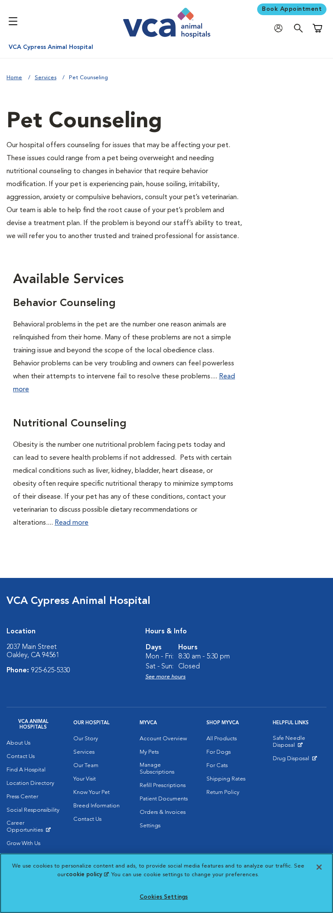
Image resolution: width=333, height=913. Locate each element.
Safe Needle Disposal (299, 744)
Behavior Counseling (64, 303)
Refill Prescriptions (163, 785)
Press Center (22, 797)
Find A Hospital (26, 770)
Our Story (85, 739)
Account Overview (163, 739)
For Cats (217, 765)
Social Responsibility (33, 810)
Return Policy (222, 792)
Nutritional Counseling (70, 424)
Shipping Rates (225, 779)
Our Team (85, 765)
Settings (150, 826)
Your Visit (84, 779)
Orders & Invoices (163, 812)
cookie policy (87, 875)
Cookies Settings (164, 897)
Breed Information (96, 806)
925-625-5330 (50, 670)
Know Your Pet (91, 792)
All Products (221, 739)
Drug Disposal (295, 760)
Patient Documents (164, 799)
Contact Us (21, 756)
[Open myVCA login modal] (281, 28)
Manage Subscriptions (157, 768)
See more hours (165, 677)
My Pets (149, 752)
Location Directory (30, 783)
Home (14, 78)
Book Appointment (292, 9)
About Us (18, 743)
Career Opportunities (33, 828)
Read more (71, 522)
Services (45, 78)
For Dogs (218, 752)
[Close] (319, 867)
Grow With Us (23, 843)
